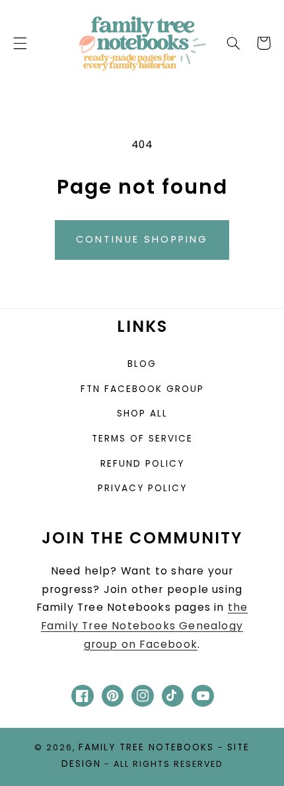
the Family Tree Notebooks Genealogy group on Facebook (144, 626)
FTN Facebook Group (142, 389)
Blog (142, 364)
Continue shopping (142, 239)
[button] (20, 43)
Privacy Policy (142, 488)
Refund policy (142, 463)
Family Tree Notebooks (146, 747)
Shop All (142, 413)
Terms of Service (142, 438)
